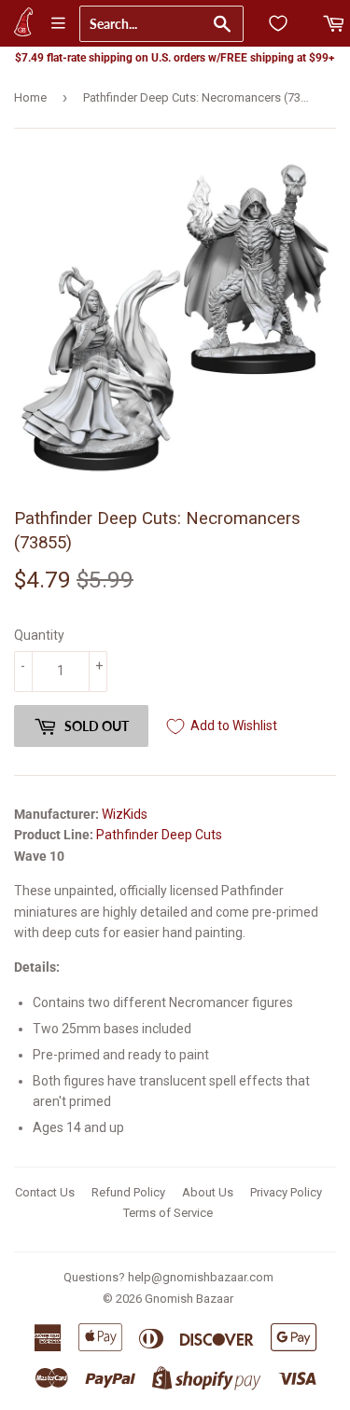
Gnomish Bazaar (189, 1299)
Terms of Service (168, 1213)
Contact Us (45, 1192)
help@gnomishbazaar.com (200, 1277)
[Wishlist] (278, 23)
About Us (207, 1192)
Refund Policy (128, 1192)
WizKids (124, 814)
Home (30, 97)
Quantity (39, 635)
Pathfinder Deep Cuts (159, 834)
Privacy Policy (286, 1192)
